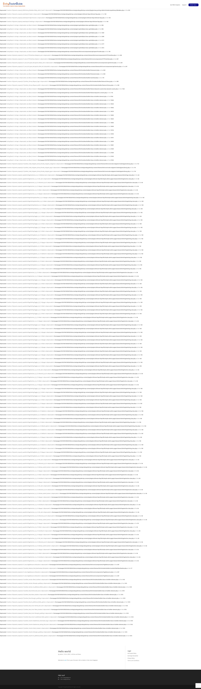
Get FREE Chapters (175, 5)
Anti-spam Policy (132, 653)
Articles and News (76, 654)
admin (61, 654)
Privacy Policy (131, 658)
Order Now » (193, 5)
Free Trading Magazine (66, 677)
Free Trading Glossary (65, 679)
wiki (66, 660)
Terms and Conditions (133, 660)
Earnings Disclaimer (133, 656)
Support (184, 5)
